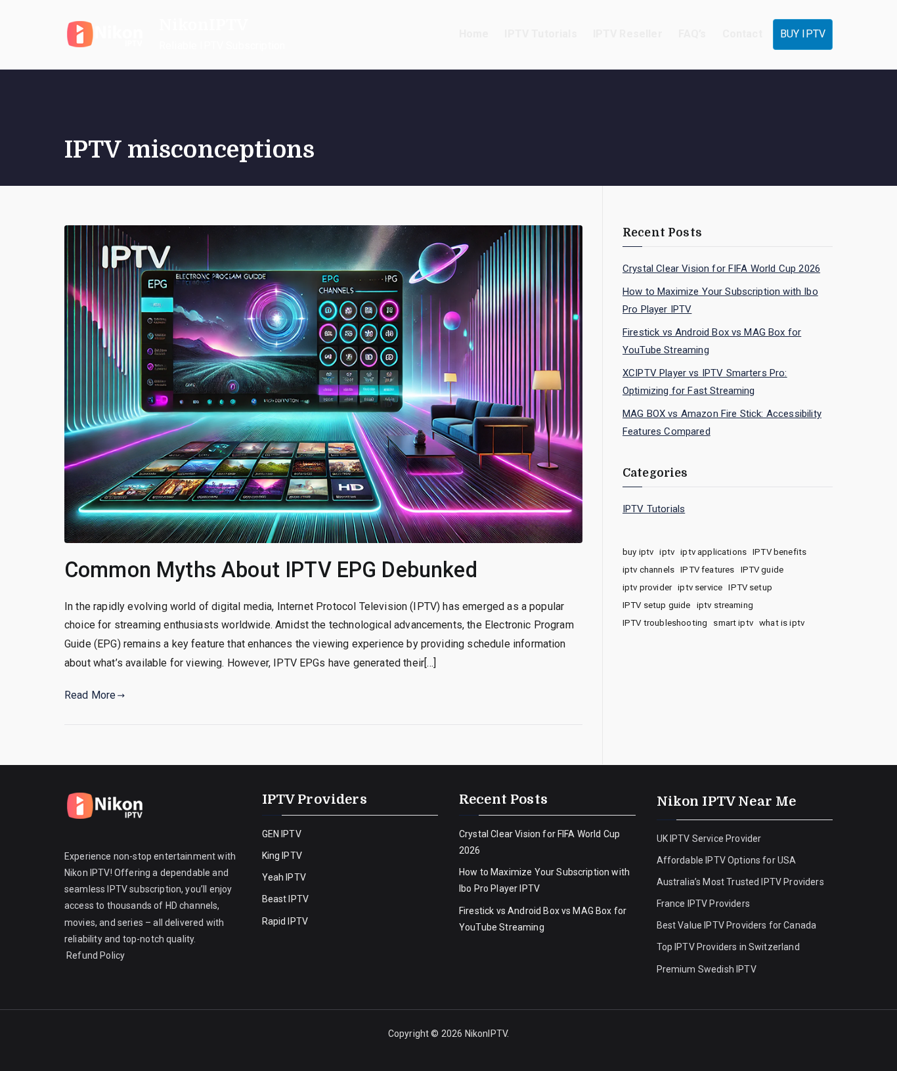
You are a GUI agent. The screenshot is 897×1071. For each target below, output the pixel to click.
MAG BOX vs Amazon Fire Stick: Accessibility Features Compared (722, 422)
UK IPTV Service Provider (709, 838)
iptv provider (647, 587)
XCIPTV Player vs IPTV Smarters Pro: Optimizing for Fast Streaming (705, 382)
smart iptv (733, 623)
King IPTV (282, 855)
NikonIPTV (203, 25)
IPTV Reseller (628, 34)
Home (474, 34)
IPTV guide (762, 570)
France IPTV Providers (705, 903)
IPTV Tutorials (540, 34)
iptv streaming (725, 605)
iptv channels (648, 570)
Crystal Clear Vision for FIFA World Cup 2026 (721, 268)
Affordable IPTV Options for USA (727, 860)
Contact (742, 34)
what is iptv (781, 623)
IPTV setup (750, 587)
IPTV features (707, 570)
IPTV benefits (779, 552)
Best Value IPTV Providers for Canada (737, 925)
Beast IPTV (285, 899)
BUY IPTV (802, 34)
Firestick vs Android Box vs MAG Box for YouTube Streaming (712, 341)
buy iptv (638, 552)
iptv (666, 552)
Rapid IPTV (285, 921)
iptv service (700, 587)
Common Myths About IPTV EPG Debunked (270, 569)
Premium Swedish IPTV (706, 969)
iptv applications (713, 552)
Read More (90, 695)
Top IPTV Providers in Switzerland (729, 947)
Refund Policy (94, 955)
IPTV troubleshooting (665, 623)
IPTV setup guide (657, 605)
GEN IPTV (281, 834)
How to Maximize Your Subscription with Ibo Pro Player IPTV (720, 300)
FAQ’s (692, 34)
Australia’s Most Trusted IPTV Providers (740, 882)
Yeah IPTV (284, 877)
